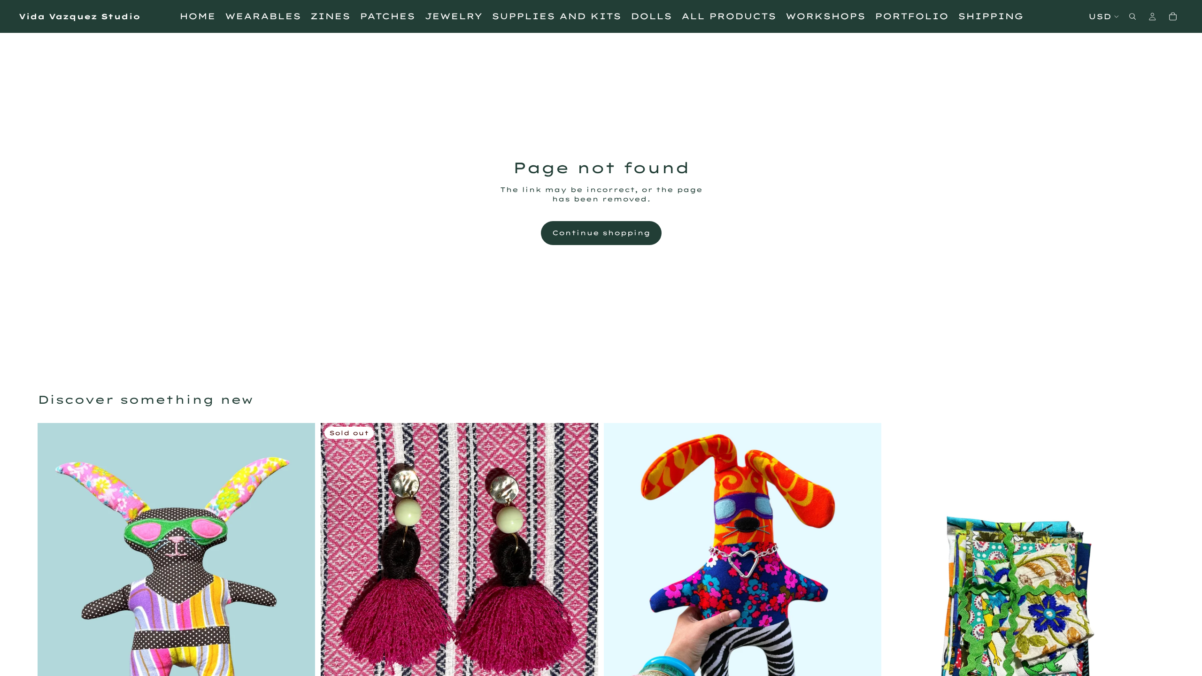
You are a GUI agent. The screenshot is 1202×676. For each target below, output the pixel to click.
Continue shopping (601, 233)
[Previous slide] (618, 608)
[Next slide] (867, 608)
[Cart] (1173, 16)
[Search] (1132, 16)
